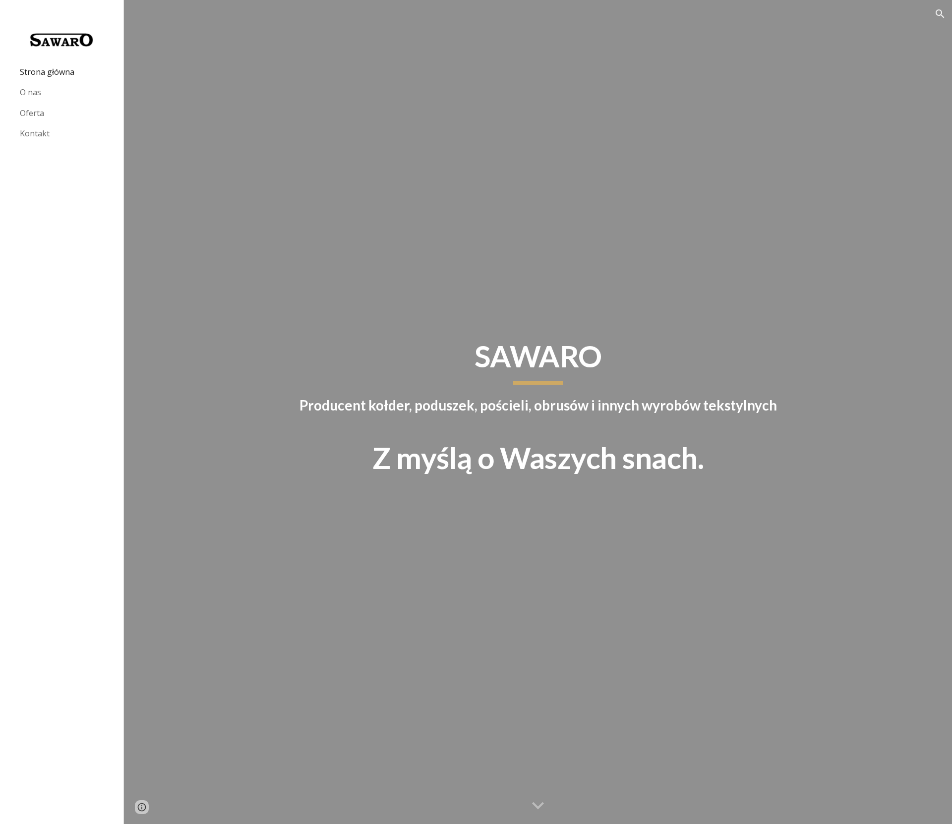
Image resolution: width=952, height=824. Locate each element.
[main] (538, 412)
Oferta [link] (32, 113)
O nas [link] (30, 92)
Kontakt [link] (35, 133)
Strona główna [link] (47, 71)
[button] (940, 14)
